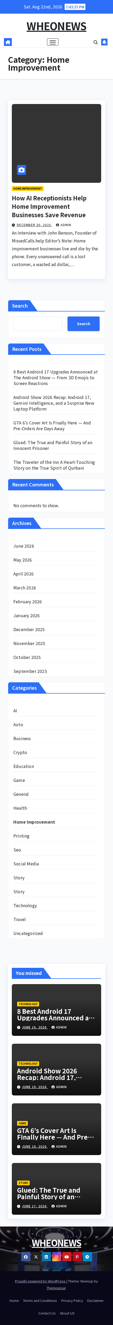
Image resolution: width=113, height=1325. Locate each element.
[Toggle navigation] (53, 42)
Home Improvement (27, 188)
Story (18, 877)
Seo (17, 850)
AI (15, 710)
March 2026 (24, 587)
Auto (18, 724)
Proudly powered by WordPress (40, 1281)
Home (14, 1300)
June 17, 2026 (35, 1206)
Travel (19, 919)
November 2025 (29, 643)
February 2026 (27, 601)
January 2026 (26, 615)
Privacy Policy (72, 1300)
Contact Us (47, 1313)
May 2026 (22, 560)
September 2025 (30, 671)
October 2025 (27, 657)
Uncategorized (28, 933)
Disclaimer (95, 1300)
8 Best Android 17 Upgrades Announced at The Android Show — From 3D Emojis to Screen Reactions (55, 377)
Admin (65, 224)
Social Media (26, 863)
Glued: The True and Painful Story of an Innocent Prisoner (52, 445)
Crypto (20, 752)
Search (20, 305)
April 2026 (23, 573)
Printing (21, 836)
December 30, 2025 (34, 224)
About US (67, 1313)
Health (20, 808)
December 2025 (29, 629)
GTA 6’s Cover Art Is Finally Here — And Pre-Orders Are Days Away (52, 425)
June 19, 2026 (35, 1027)
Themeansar (56, 1287)
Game (19, 780)
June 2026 (23, 546)
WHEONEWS (56, 25)
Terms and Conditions (40, 1300)
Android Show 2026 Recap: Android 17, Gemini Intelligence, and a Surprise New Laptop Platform (53, 403)
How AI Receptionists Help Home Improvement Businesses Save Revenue (49, 206)
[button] (96, 42)
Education (23, 766)
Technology (25, 905)
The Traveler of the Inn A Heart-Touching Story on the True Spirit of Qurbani (54, 465)
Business (22, 738)
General (21, 794)
